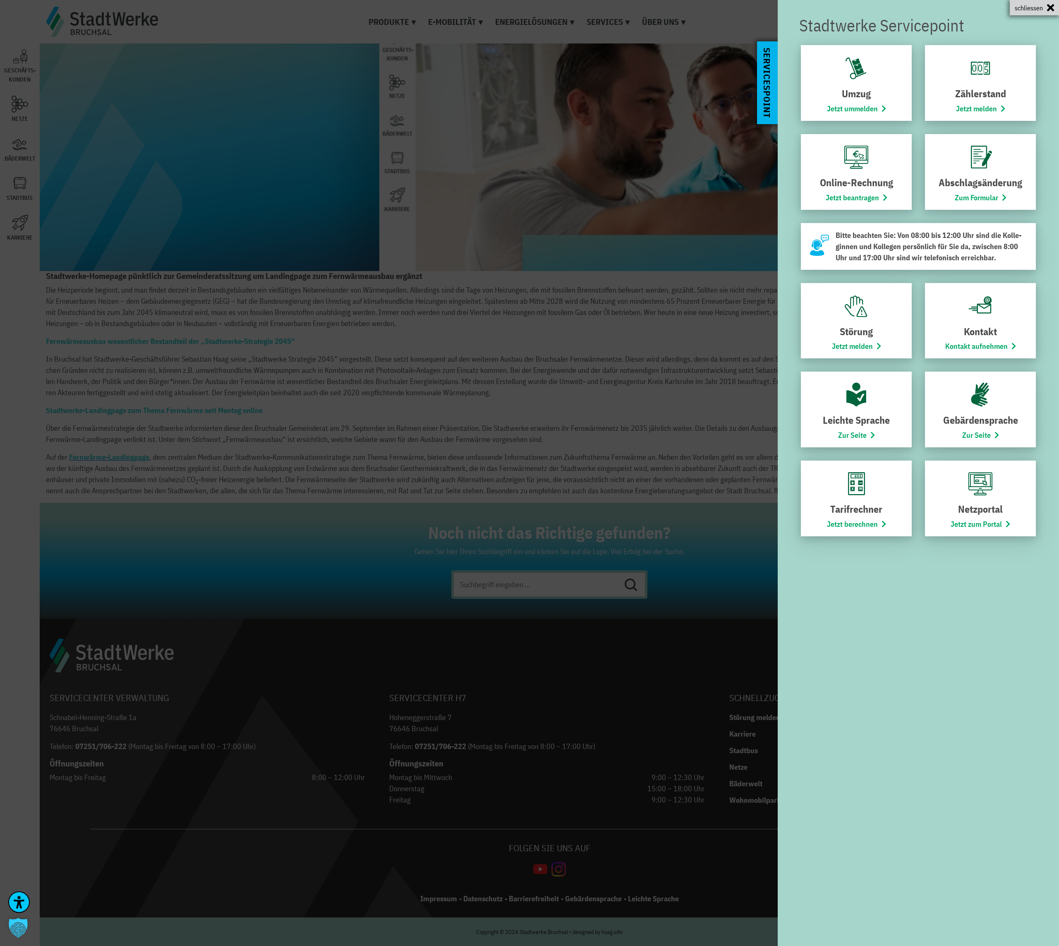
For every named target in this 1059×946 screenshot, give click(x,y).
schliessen (1029, 8)
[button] (18, 928)
